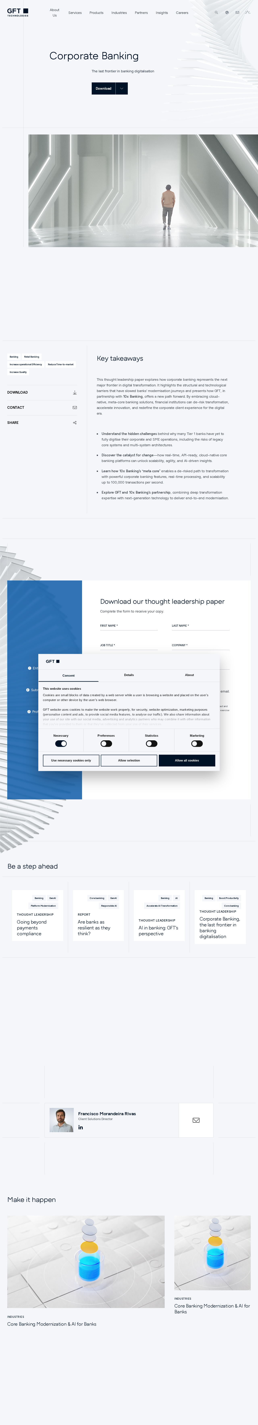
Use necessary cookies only (71, 760)
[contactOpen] (196, 1120)
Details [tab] (129, 675)
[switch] (106, 744)
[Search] (216, 12)
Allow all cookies (187, 760)
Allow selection (129, 760)
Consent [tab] (68, 675)
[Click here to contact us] (237, 12)
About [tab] (189, 675)
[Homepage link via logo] (18, 12)
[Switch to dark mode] (247, 12)
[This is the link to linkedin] (80, 1127)
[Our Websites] (227, 12)
